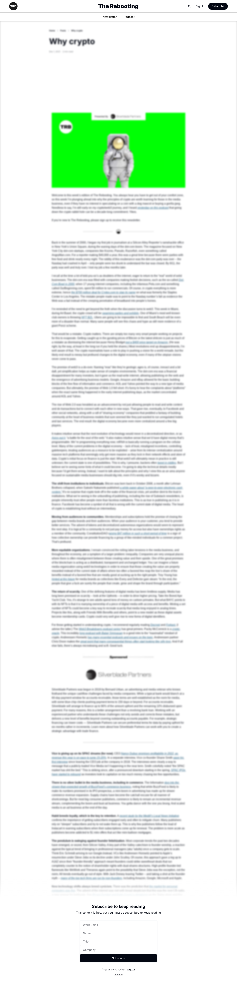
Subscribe (118, 958)
